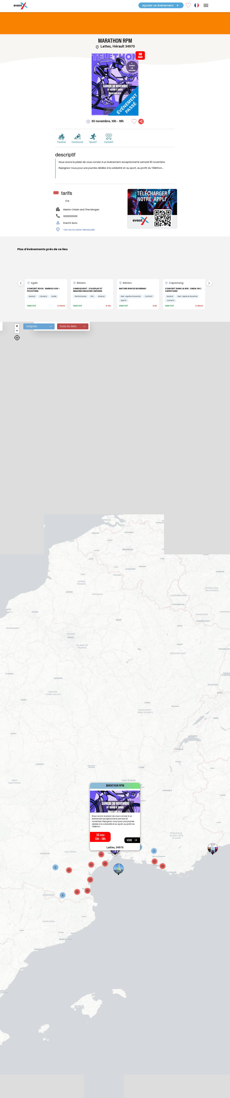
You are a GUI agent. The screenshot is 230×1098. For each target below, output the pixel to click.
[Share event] (141, 121)
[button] (55, 867)
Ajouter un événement (158, 5)
